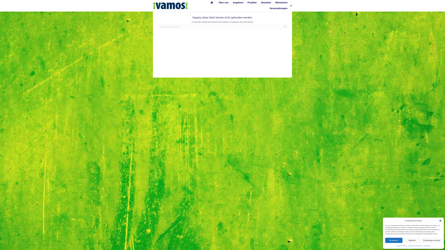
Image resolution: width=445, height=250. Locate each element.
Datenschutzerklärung (415, 246)
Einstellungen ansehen (431, 240)
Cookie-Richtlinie (401, 246)
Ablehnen (412, 240)
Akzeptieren (393, 240)
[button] (440, 221)
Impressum (427, 246)
